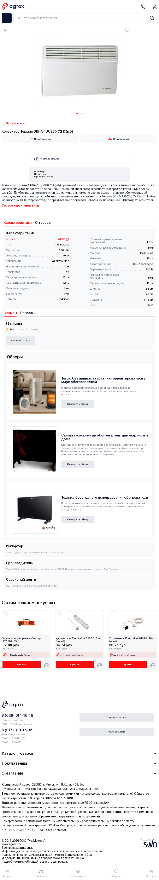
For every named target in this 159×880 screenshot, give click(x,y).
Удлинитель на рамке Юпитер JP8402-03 (21, 640)
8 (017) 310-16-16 (17, 730)
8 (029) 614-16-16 (17, 715)
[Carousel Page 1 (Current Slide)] (77, 113)
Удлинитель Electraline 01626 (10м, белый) (131, 640)
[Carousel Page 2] (79, 113)
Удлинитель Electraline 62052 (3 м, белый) (78, 640)
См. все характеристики (20, 205)
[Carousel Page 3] (82, 113)
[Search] (151, 18)
